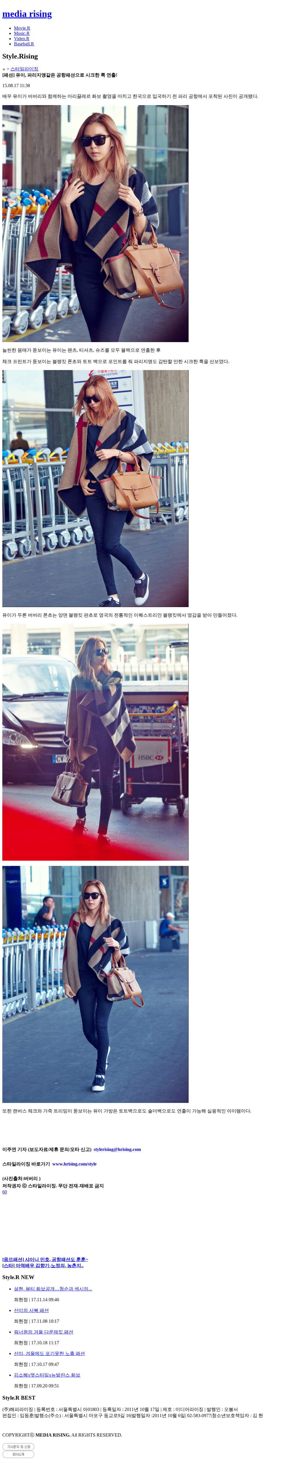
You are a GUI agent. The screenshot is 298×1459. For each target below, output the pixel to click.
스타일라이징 (24, 68)
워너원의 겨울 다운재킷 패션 (43, 1331)
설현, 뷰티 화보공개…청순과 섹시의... (53, 1288)
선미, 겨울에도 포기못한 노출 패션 (49, 1353)
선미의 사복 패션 (31, 1310)
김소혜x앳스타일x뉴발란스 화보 (47, 1375)
